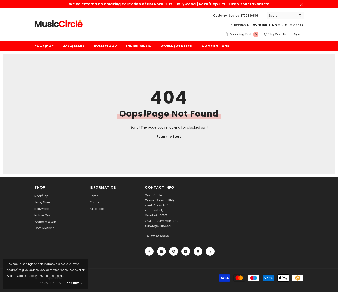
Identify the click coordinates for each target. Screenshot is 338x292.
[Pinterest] (173, 251)
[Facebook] (149, 251)
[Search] (285, 15)
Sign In (298, 34)
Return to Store (169, 136)
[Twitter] (210, 251)
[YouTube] (198, 251)
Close (302, 4)
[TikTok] (185, 251)
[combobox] (281, 15)
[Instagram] (161, 251)
